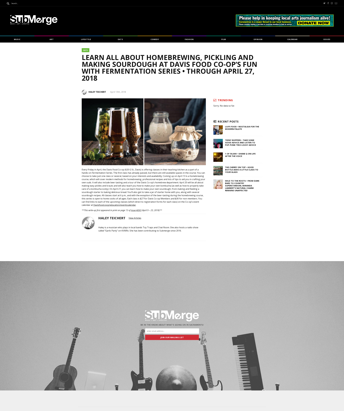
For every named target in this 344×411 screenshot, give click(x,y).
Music (17, 39)
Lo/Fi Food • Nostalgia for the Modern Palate (242, 127)
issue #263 (136, 210)
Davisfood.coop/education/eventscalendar (114, 205)
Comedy (155, 39)
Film (223, 39)
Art (51, 39)
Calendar (292, 39)
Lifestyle (86, 39)
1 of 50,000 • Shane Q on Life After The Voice (240, 154)
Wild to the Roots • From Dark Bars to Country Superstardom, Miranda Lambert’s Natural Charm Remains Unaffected (242, 186)
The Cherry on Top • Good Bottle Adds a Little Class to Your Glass (241, 169)
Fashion (189, 39)
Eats (120, 39)
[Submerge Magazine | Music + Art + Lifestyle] (33, 24)
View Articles (135, 218)
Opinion (258, 39)
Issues (326, 39)
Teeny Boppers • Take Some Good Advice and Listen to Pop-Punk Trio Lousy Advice (240, 142)
